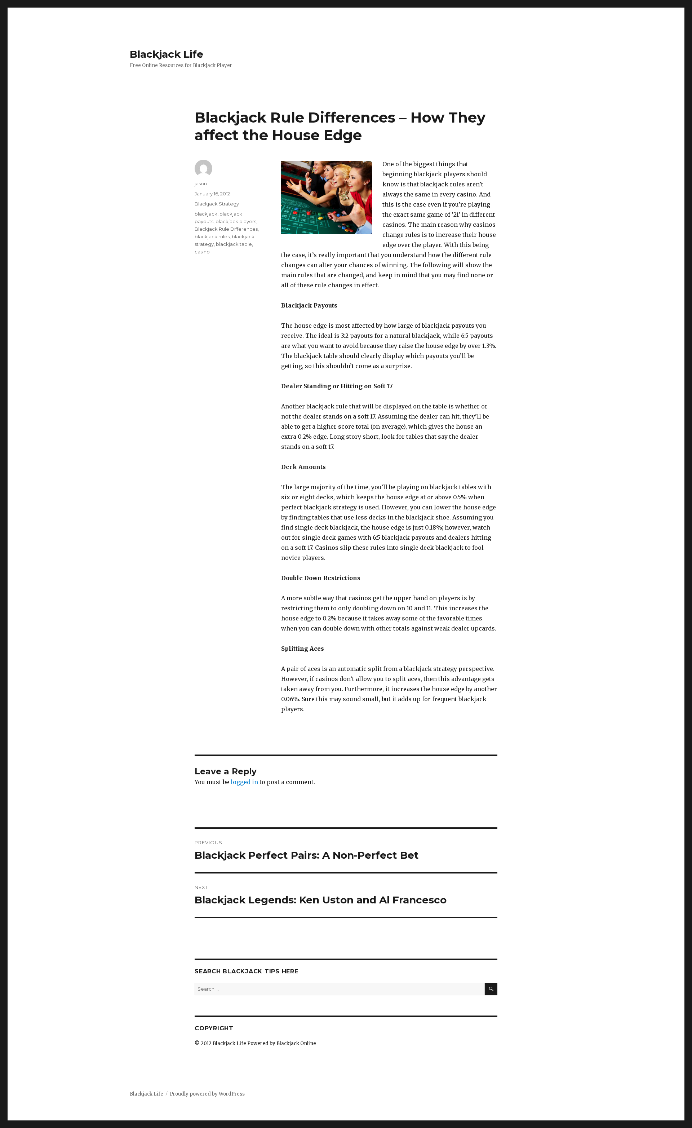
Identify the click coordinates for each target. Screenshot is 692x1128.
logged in (244, 782)
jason (201, 183)
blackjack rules (212, 236)
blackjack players (236, 221)
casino (202, 252)
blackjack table (234, 244)
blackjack (206, 214)
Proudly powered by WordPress (207, 1094)
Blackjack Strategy (217, 204)
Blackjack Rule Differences (226, 229)
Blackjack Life (166, 54)
